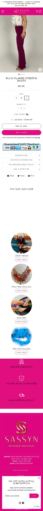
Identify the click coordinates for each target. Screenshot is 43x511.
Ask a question (21, 169)
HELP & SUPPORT (21, 470)
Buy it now (21, 132)
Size (21, 94)
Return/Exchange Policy (21, 164)
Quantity (21, 104)
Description (21, 155)
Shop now (22, 290)
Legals (20, 475)
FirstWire (25, 509)
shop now (22, 259)
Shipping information (22, 160)
